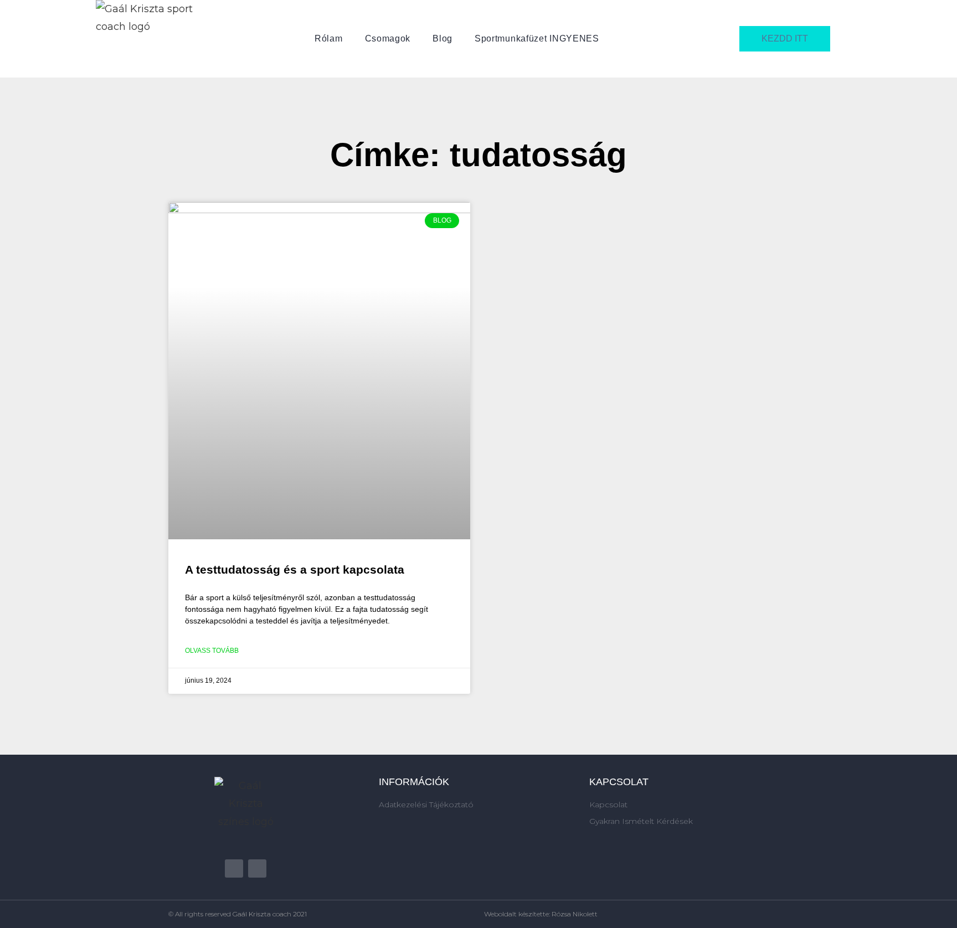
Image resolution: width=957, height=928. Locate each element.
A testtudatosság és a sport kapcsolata (294, 569)
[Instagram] (257, 868)
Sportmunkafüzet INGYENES (537, 38)
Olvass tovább (212, 650)
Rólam (329, 38)
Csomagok (388, 38)
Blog (442, 38)
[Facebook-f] (234, 868)
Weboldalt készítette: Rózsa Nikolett (541, 914)
